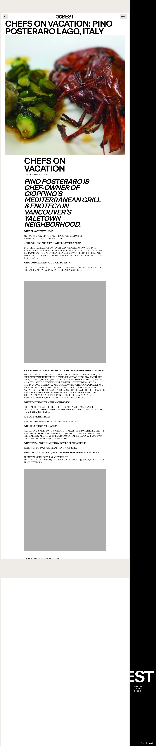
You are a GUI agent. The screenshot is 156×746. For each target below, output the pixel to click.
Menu (123, 17)
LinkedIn (137, 691)
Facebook (138, 689)
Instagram (138, 687)
